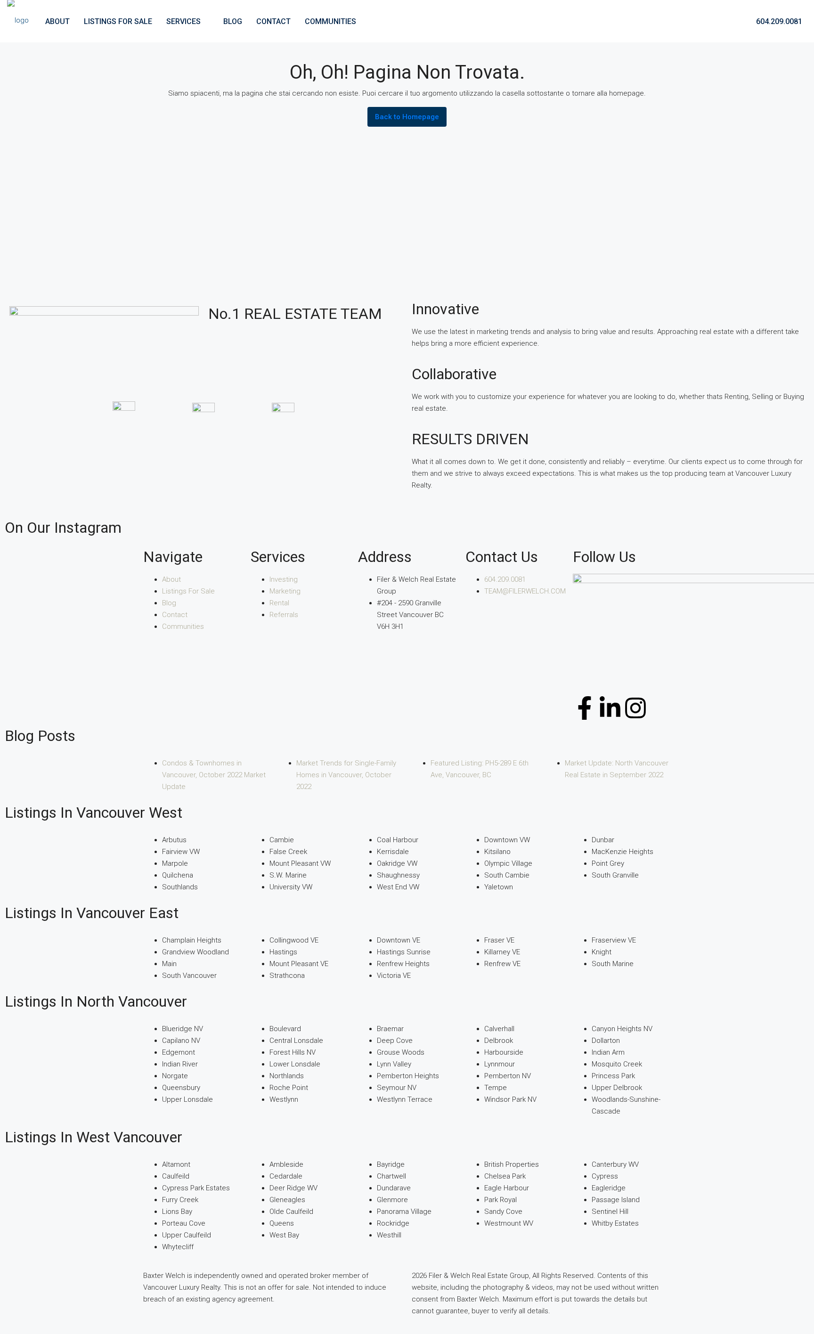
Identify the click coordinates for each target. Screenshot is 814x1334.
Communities (330, 21)
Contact (273, 21)
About (57, 21)
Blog (232, 21)
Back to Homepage (407, 117)
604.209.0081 (778, 21)
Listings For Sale (118, 21)
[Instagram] (635, 708)
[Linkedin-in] (610, 708)
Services (183, 21)
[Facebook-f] (584, 708)
